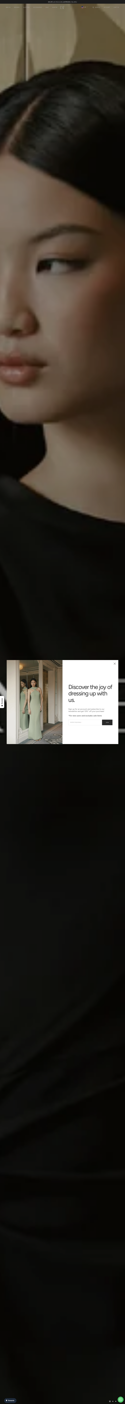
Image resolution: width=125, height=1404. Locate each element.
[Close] (115, 664)
